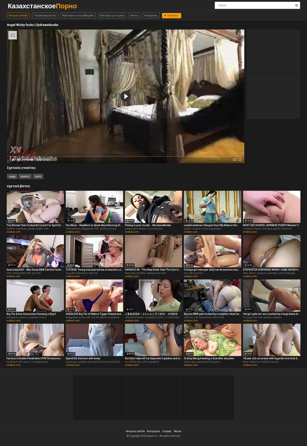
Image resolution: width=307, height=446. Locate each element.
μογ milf (36, 273)
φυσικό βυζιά (112, 361)
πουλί (187, 361)
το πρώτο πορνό (252, 228)
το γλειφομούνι (39, 361)
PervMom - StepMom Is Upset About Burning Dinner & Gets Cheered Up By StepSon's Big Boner (94, 225)
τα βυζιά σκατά (269, 361)
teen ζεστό (249, 273)
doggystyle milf (89, 228)
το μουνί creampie (267, 273)
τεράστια (254, 361)
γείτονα (188, 317)
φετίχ (23, 317)
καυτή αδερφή (287, 273)
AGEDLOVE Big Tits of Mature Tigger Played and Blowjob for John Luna (94, 314)
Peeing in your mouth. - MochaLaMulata (148, 225)
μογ (194, 361)
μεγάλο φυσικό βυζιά (91, 361)
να (126, 361)
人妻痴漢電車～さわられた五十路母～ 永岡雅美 (151, 314)
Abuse (177, 431)
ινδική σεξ (135, 361)
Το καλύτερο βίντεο (45, 15)
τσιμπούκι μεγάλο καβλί (29, 228)
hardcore (287, 228)
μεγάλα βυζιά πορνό (208, 361)
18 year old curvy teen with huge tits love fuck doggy (271, 358)
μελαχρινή (12, 317)
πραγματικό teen (156, 273)
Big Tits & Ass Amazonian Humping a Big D (31, 314)
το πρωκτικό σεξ (252, 317)
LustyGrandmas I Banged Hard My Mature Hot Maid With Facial (212, 225)
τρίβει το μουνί (192, 228)
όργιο (26, 361)
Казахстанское (17, 6)
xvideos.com (14, 231)
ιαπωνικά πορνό (134, 317)
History (134, 15)
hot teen (141, 273)
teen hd (93, 273)
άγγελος (25, 176)
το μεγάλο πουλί (36, 317)
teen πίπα (218, 317)
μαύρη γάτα (131, 228)
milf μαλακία (73, 228)
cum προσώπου (203, 317)
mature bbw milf (21, 273)
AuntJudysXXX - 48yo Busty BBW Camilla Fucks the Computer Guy (35, 269)
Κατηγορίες (151, 15)
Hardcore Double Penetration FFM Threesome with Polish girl (35, 358)
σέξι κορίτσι (196, 273)
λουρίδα (70, 273)
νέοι (46, 228)
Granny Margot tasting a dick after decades (209, 358)
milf (9, 273)
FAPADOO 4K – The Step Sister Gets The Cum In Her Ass (153, 269)
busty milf (84, 317)
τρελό (38, 176)
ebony (142, 228)
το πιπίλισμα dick (174, 317)
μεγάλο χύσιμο (107, 228)
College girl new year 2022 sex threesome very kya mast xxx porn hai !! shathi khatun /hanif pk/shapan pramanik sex (212, 269)
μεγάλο (267, 317)
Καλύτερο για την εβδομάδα (78, 15)
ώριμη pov (72, 361)
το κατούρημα (155, 228)
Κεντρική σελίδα (18, 15)
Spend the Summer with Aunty (83, 358)
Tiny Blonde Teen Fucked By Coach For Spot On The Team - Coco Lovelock (35, 225)
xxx (186, 273)
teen (245, 361)
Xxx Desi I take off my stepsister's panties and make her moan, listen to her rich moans (153, 358)
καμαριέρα (215, 228)
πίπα (205, 228)
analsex (277, 317)
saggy (12, 176)
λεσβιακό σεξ (14, 361)
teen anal (130, 273)
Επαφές (167, 431)
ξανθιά (10, 228)
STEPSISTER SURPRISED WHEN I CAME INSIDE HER (271, 269)
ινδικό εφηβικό (150, 361)
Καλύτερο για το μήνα (112, 15)
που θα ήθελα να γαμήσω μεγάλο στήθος (114, 317)
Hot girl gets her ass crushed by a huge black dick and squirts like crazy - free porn (271, 314)
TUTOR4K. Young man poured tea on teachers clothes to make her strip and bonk (94, 269)
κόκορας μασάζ (272, 228)
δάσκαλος (82, 273)
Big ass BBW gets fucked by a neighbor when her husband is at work (212, 314)
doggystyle (72, 317)
